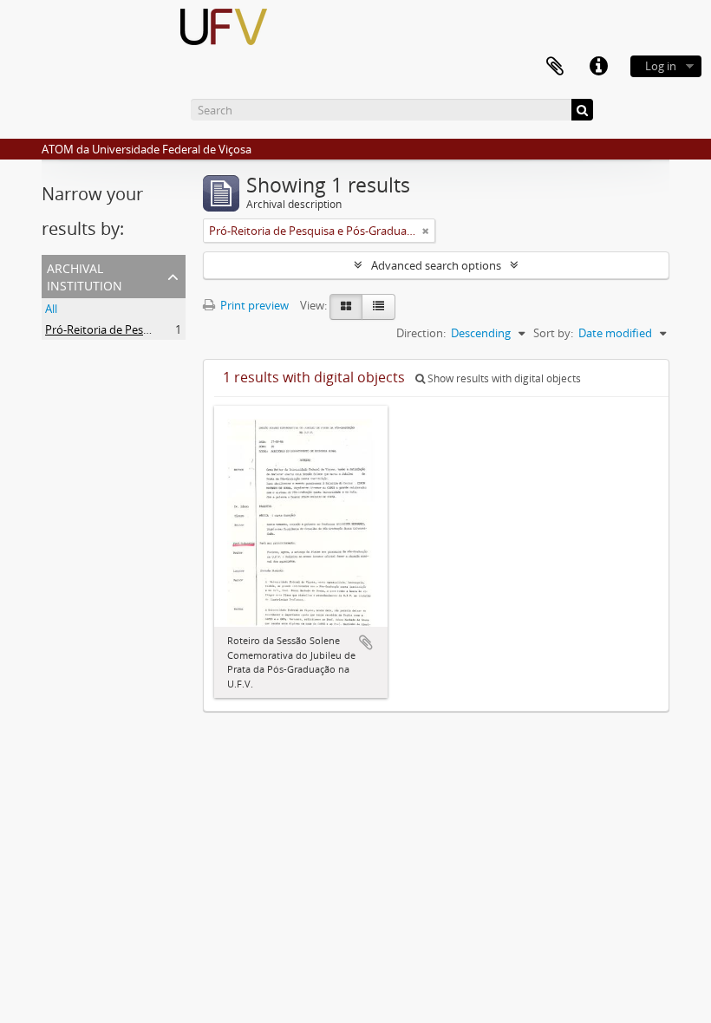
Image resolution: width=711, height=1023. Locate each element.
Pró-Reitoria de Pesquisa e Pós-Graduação (153, 329)
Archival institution (84, 275)
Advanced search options (436, 265)
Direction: (421, 333)
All (51, 308)
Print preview (253, 305)
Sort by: (553, 333)
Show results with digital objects (503, 378)
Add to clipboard (366, 642)
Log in (660, 66)
